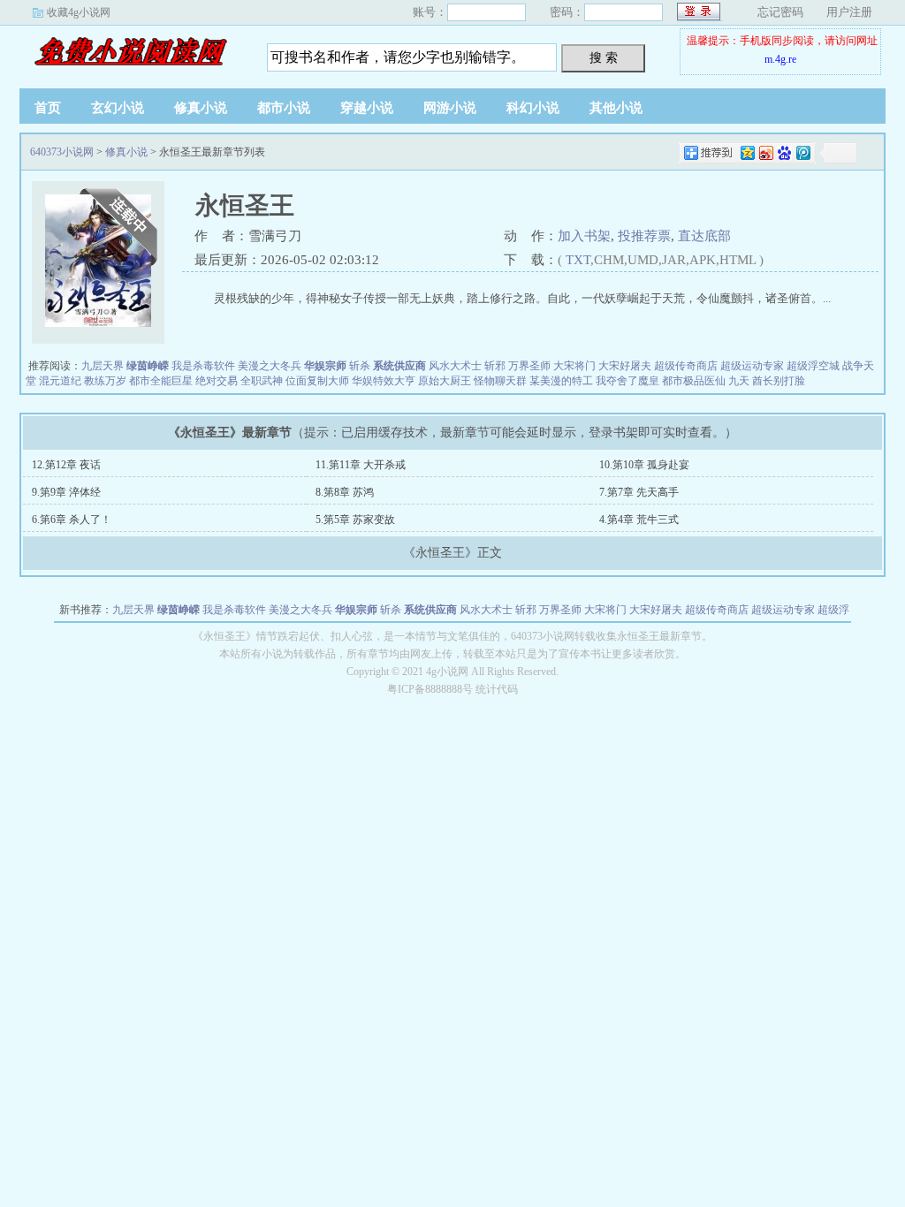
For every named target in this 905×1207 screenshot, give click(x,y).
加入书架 (584, 236)
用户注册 (849, 12)
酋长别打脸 (778, 381)
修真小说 (200, 108)
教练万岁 (105, 381)
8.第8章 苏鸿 (345, 492)
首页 (47, 108)
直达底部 (704, 236)
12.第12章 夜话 (66, 465)
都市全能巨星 (161, 381)
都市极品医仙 (694, 381)
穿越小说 (366, 108)
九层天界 (102, 366)
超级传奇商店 (686, 366)
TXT (578, 260)
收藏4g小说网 (78, 12)
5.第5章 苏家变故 (355, 519)
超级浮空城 (813, 366)
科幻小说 (532, 108)
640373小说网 (129, 52)
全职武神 (261, 381)
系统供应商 (399, 366)
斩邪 (495, 366)
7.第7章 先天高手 (639, 492)
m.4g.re (780, 59)
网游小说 (449, 108)
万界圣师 (529, 366)
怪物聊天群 (500, 381)
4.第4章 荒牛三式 (639, 519)
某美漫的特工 (561, 381)
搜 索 (603, 57)
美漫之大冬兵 (269, 366)
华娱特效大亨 (383, 381)
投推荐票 (644, 236)
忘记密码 (780, 12)
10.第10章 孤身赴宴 (644, 465)
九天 (738, 381)
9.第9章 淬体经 (66, 492)
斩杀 (359, 366)
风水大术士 (455, 366)
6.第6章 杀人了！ (71, 519)
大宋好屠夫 (624, 366)
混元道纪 (60, 381)
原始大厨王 (444, 381)
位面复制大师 (317, 381)
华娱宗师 (325, 366)
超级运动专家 (752, 366)
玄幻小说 (117, 108)
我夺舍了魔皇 (627, 381)
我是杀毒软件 (203, 366)
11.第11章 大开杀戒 (361, 465)
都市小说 (283, 108)
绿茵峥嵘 (147, 366)
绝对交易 (216, 381)
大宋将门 (574, 366)
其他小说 (616, 108)
